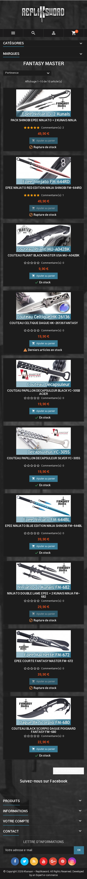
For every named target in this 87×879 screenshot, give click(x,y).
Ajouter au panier (43, 140)
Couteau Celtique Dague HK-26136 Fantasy (44, 323)
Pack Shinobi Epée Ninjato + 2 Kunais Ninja (43, 120)
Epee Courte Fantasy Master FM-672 (43, 661)
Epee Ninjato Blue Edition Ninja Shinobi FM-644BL (43, 526)
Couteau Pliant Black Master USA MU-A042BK (43, 255)
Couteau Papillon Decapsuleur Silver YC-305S (43, 458)
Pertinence (28, 73)
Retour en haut (69, 771)
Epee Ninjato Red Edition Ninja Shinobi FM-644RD (43, 188)
